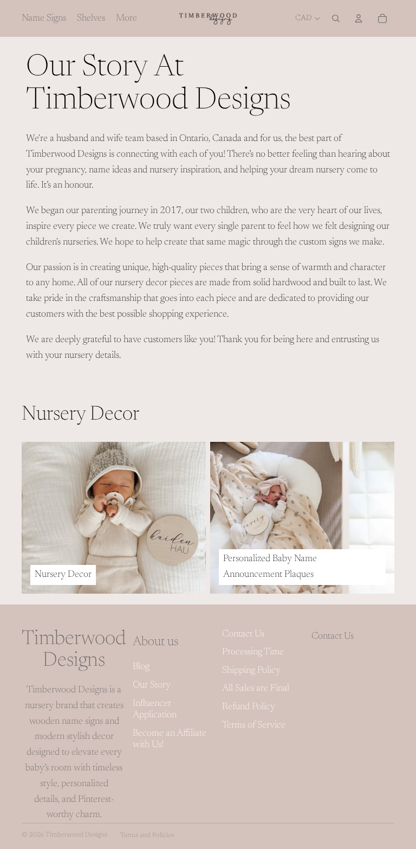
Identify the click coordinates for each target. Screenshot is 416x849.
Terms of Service (253, 725)
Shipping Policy (251, 671)
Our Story (152, 685)
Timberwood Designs (76, 835)
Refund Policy (248, 707)
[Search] (336, 18)
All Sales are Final (255, 688)
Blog (141, 667)
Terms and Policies (147, 835)
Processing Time (253, 652)
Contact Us (243, 634)
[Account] (358, 18)
